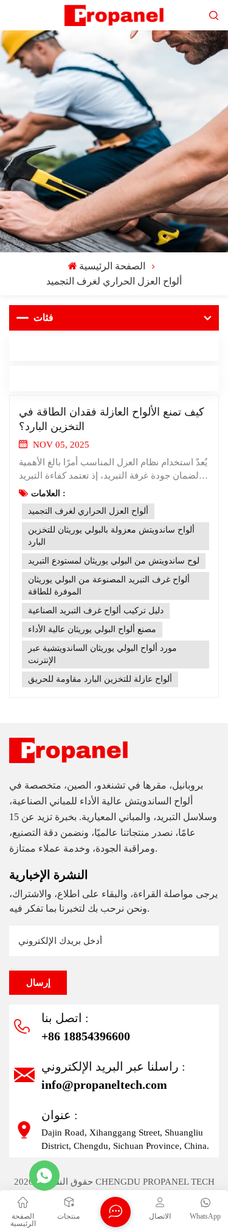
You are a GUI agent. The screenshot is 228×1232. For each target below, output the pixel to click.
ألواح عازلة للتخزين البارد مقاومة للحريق (100, 679)
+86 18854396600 (85, 1036)
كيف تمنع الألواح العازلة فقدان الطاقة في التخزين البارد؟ (111, 419)
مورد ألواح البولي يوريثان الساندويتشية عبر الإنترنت (102, 654)
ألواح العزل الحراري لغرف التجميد (88, 511)
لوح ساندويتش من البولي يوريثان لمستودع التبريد (113, 560)
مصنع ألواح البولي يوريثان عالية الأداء (92, 629)
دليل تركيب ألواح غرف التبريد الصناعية (96, 610)
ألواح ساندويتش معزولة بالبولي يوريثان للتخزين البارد (111, 536)
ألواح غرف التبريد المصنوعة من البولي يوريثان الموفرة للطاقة (109, 585)
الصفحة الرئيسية (112, 266)
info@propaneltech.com (104, 1084)
